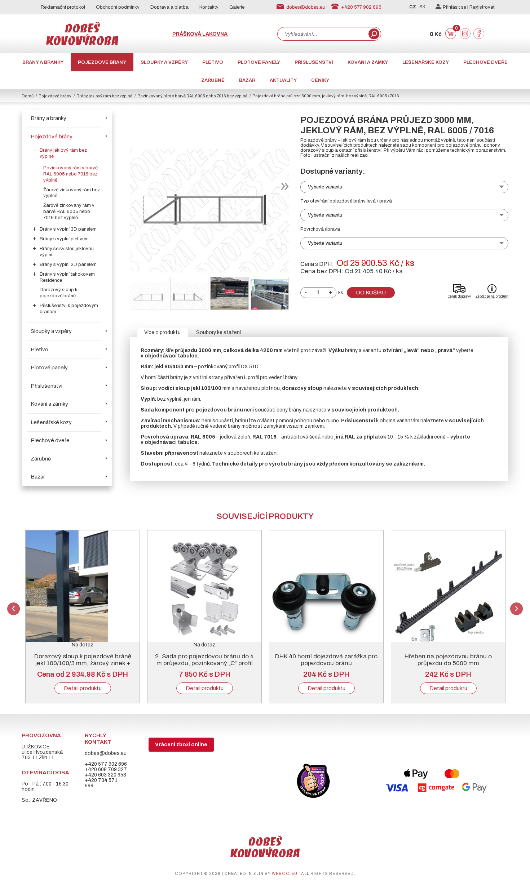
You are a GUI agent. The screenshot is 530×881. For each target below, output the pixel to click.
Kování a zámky (368, 62)
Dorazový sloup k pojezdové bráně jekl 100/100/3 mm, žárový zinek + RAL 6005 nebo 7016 (82, 663)
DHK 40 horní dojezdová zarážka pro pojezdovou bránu (326, 660)
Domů (28, 96)
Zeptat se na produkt (491, 296)
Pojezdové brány (102, 62)
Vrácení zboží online (181, 744)
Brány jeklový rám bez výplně (104, 96)
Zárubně (213, 80)
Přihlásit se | (456, 7)
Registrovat (482, 7)
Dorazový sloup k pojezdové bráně (59, 292)
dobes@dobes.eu (305, 6)
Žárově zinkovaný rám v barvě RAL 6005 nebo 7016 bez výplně (68, 211)
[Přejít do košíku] (450, 37)
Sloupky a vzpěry (164, 62)
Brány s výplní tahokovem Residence (67, 277)
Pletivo (212, 62)
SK (422, 6)
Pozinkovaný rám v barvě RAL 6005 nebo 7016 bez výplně (192, 96)
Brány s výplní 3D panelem (68, 229)
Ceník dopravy (459, 296)
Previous (13, 608)
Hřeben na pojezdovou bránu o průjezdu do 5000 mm (448, 660)
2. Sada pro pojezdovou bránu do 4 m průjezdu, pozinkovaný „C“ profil (204, 660)
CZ (412, 6)
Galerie (236, 7)
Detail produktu (83, 688)
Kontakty (208, 7)
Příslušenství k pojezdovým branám (69, 308)
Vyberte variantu (325, 187)
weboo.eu (284, 873)
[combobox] (322, 34)
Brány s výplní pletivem (64, 238)
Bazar (247, 80)
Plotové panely (259, 62)
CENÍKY (320, 80)
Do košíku (371, 292)
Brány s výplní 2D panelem (68, 264)
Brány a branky (42, 62)
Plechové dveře (485, 62)
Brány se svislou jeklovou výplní (67, 251)
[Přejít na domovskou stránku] (82, 43)
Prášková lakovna (200, 34)
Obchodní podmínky (118, 7)
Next (516, 608)
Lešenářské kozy (425, 62)
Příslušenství (314, 62)
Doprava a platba (169, 7)
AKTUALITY (283, 80)
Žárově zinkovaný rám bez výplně (71, 193)
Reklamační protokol (63, 7)
